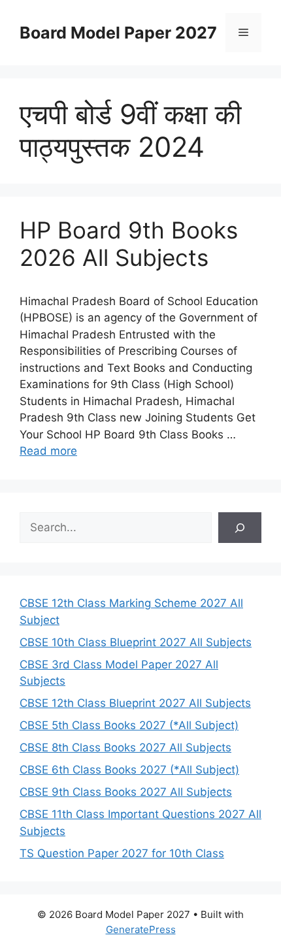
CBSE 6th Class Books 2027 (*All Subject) (129, 769)
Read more (48, 450)
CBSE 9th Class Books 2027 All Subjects (126, 791)
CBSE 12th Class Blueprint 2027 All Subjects (135, 703)
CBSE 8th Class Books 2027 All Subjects (125, 747)
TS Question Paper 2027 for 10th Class (122, 853)
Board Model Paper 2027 (118, 32)
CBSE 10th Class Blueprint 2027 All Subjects (136, 642)
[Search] (239, 528)
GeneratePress (141, 929)
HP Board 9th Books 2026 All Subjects (129, 243)
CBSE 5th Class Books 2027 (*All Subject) (129, 725)
